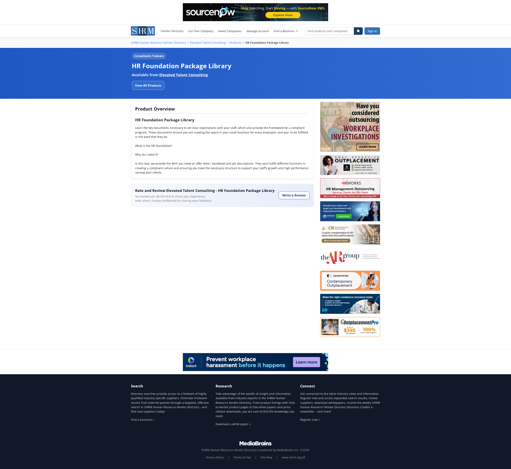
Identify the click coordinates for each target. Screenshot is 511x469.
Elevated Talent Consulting (208, 42)
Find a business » (142, 420)
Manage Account (258, 31)
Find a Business (284, 31)
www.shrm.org (292, 457)
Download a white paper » (233, 424)
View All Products (148, 85)
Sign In (372, 31)
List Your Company (200, 31)
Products (235, 42)
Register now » (310, 420)
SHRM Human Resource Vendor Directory (158, 42)
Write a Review (294, 195)
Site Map (266, 457)
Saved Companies (230, 31)
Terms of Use (242, 457)
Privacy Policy (215, 457)
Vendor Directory (172, 31)
